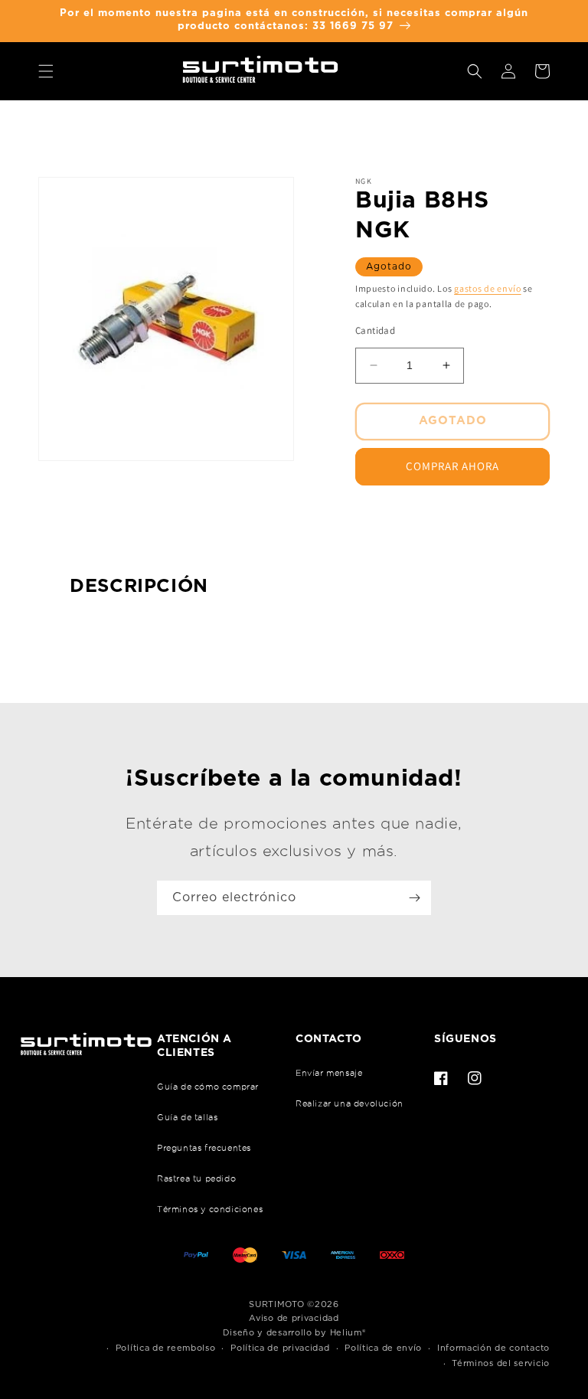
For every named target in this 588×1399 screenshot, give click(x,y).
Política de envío (383, 1348)
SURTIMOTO (276, 1304)
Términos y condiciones (210, 1209)
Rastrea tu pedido (196, 1178)
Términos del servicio (501, 1363)
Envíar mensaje (329, 1072)
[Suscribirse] (414, 898)
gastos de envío (487, 288)
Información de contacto (493, 1348)
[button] (46, 71)
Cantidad (375, 330)
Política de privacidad (279, 1348)
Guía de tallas (187, 1117)
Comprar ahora (452, 466)
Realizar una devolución (349, 1103)
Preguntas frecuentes (204, 1147)
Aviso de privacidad (293, 1318)
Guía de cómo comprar (208, 1086)
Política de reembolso (166, 1348)
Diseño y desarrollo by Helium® (294, 1333)
